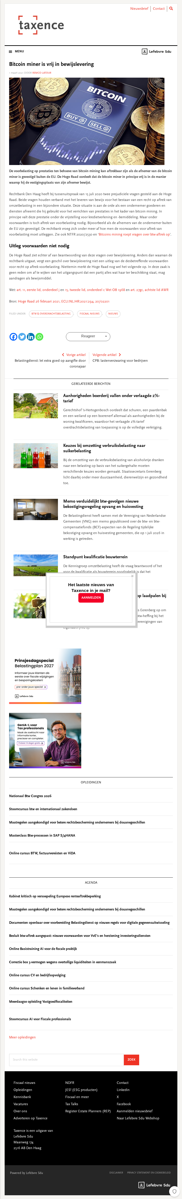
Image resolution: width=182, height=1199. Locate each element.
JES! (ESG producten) (81, 1090)
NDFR (69, 1083)
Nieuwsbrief (139, 9)
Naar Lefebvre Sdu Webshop (138, 1118)
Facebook (124, 1104)
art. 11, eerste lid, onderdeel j (38, 290)
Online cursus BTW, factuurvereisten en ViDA (42, 853)
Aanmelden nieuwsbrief (134, 1111)
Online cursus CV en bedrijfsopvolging (37, 975)
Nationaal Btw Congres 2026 (30, 796)
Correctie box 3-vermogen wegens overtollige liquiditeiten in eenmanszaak (62, 962)
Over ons (20, 1111)
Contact (159, 9)
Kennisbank (22, 1097)
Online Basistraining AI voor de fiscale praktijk (43, 949)
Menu (19, 51)
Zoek (133, 1059)
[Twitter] (22, 337)
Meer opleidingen (22, 1037)
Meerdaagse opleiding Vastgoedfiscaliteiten (40, 1002)
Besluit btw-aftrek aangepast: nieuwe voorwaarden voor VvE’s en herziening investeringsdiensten (79, 936)
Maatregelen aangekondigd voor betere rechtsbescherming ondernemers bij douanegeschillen (77, 822)
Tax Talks (71, 1104)
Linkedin (123, 1090)
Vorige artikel (76, 355)
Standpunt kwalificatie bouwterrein (95, 557)
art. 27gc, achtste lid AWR (149, 290)
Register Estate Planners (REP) (88, 1111)
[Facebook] (13, 337)
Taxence (40, 25)
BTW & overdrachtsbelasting (51, 314)
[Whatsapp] (39, 337)
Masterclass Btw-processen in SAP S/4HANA (42, 835)
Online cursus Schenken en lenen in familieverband (47, 988)
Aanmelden (91, 598)
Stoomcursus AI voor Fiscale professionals (40, 1019)
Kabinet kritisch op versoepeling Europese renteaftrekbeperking (55, 896)
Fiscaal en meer (77, 1097)
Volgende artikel (105, 355)
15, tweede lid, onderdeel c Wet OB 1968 (95, 290)
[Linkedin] (31, 337)
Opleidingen (23, 1090)
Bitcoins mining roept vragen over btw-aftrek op (134, 234)
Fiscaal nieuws (89, 314)
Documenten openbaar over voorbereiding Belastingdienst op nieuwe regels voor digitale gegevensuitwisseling (89, 923)
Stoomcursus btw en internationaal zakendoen (43, 809)
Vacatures (21, 1104)
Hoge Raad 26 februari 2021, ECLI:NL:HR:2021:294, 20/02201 (63, 301)
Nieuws (113, 314)
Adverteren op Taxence (30, 1118)
